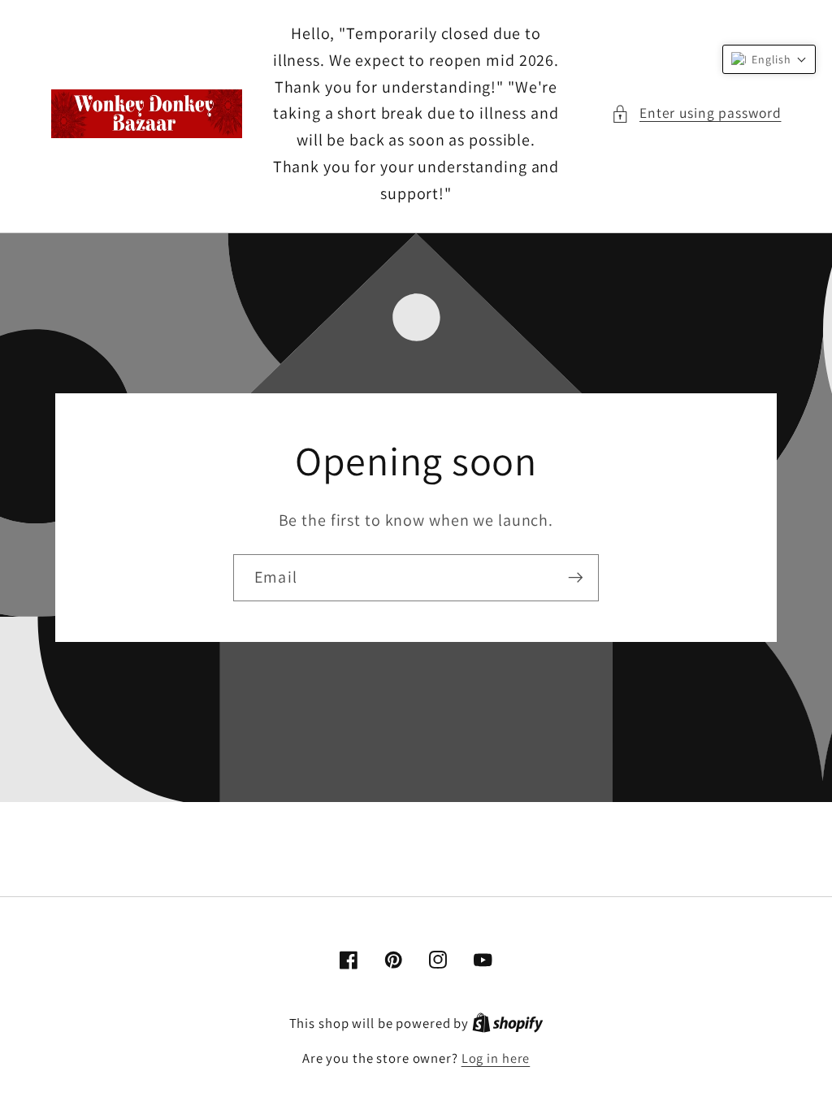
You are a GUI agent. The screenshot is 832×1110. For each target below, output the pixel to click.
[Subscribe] (575, 577)
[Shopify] (508, 1023)
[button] (696, 113)
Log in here (496, 1058)
